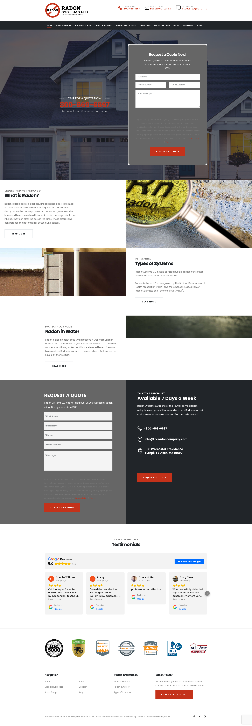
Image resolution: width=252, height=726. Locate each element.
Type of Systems (122, 692)
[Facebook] (194, 716)
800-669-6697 (132, 8)
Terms (168, 142)
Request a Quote (192, 8)
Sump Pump (145, 25)
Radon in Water (122, 686)
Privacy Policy (193, 138)
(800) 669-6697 (155, 429)
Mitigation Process (126, 25)
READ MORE (19, 234)
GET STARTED (187, 6)
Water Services (162, 25)
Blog (199, 25)
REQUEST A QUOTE (155, 477)
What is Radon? (64, 25)
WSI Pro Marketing (128, 716)
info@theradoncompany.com (166, 439)
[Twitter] (199, 716)
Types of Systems (103, 25)
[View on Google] (51, 579)
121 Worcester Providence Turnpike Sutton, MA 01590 (164, 451)
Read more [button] (54, 599)
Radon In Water (83, 25)
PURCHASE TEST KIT (161, 8)
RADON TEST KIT (157, 6)
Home (49, 25)
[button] (44, 593)
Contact (188, 25)
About (176, 25)
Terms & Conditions (146, 716)
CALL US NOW (129, 6)
